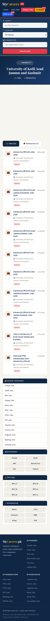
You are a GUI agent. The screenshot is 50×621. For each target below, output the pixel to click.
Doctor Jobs (9, 430)
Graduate (14, 515)
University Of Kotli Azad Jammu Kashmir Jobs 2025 (24, 234)
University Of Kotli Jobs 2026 (24, 153)
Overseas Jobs (10, 445)
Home (6, 10)
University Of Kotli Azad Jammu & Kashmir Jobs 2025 (24, 193)
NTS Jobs (8, 420)
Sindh (35, 458)
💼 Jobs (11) (11, 143)
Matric (14, 509)
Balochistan (35, 463)
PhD (35, 520)
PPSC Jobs (9, 415)
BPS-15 (35, 489)
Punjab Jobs (9, 385)
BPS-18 (14, 489)
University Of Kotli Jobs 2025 (24, 172)
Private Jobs (22, 614)
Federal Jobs (9, 400)
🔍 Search (7, 21)
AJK (14, 469)
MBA (35, 515)
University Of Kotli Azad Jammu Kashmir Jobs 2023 (24, 315)
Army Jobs (9, 405)
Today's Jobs (28, 10)
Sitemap (6, 614)
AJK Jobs (30, 563)
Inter (35, 509)
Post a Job (8, 13)
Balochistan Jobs (33, 558)
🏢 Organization (9, 40)
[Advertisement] (25, 114)
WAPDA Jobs (7, 601)
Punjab (14, 458)
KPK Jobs (8, 395)
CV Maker (40, 9)
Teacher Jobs (10, 425)
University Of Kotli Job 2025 (23, 254)
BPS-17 (14, 484)
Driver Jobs (31, 597)
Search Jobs (25, 51)
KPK (14, 463)
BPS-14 (14, 495)
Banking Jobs (10, 440)
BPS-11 (35, 495)
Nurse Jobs (31, 592)
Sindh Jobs (9, 390)
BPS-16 (35, 484)
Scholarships (31, 614)
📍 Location (8, 30)
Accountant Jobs (33, 601)
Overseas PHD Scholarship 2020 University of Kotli (21, 358)
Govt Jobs (15, 10)
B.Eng (14, 520)
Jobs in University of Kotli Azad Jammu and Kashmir (23, 337)
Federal (35, 469)
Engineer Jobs (10, 435)
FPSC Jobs (9, 410)
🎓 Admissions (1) (30, 143)
